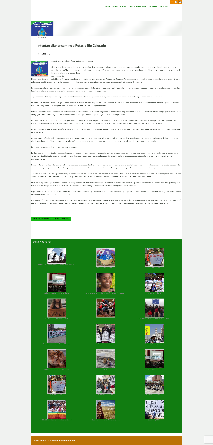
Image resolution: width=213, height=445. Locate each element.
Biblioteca (164, 7)
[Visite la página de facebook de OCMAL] (172, 2)
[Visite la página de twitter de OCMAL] (176, 2)
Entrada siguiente (61, 219)
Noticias (153, 7)
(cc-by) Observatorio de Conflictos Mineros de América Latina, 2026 (54, 440)
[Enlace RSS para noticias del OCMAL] (180, 2)
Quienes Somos (119, 7)
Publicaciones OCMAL (138, 7)
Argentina (41, 38)
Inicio (107, 7)
